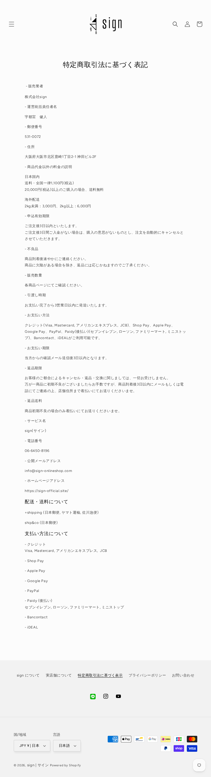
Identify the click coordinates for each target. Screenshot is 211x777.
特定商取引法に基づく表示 (100, 675)
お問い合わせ (183, 675)
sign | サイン (38, 765)
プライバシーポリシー (147, 675)
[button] (11, 24)
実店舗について (59, 675)
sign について (28, 675)
